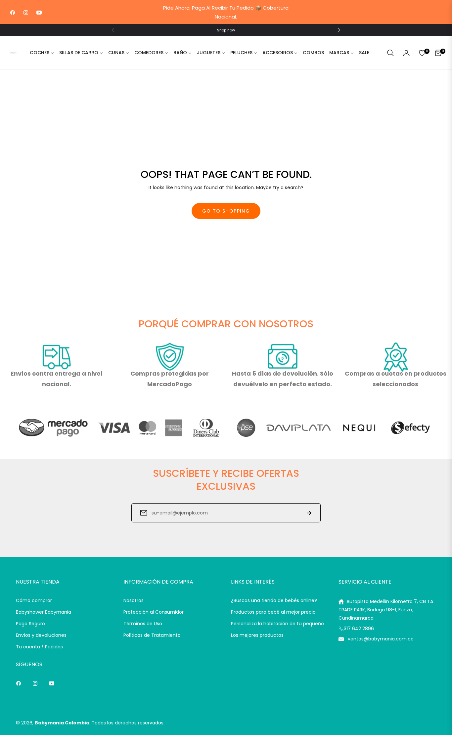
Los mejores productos (257, 635)
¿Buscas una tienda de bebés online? (274, 600)
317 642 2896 (359, 628)
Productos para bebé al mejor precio (273, 612)
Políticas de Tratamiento (152, 635)
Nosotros (133, 600)
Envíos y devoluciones (41, 635)
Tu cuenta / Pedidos (39, 646)
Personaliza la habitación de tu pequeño (277, 623)
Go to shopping (226, 211)
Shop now (226, 30)
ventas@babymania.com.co (380, 638)
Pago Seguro (30, 623)
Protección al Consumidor (153, 612)
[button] (338, 30)
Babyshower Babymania (43, 612)
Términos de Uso (142, 623)
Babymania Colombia (62, 722)
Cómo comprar (34, 600)
